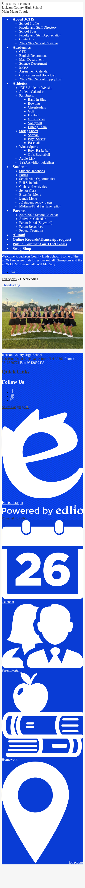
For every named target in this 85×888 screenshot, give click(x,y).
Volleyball (35, 123)
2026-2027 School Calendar (38, 43)
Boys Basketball (39, 150)
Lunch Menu (28, 198)
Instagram (12, 399)
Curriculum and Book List (37, 75)
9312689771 (10, 363)
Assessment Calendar (34, 71)
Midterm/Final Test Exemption (40, 206)
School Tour (27, 31)
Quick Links (15, 372)
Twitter (12, 395)
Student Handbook (32, 171)
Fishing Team (37, 127)
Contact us (26, 39)
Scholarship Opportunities (37, 179)
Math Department (31, 59)
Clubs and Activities (33, 186)
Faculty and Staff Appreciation (40, 35)
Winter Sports (28, 147)
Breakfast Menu (30, 194)
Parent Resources (31, 226)
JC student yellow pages (36, 202)
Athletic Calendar (31, 91)
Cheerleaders (37, 107)
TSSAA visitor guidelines (36, 162)
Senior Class (27, 190)
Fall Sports (26, 95)
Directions (76, 862)
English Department (33, 55)
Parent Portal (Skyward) (35, 223)
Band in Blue (37, 99)
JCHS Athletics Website (35, 88)
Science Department (33, 63)
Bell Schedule (28, 183)
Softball (33, 135)
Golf (31, 111)
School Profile (29, 23)
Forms (23, 175)
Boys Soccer (36, 139)
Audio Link (27, 158)
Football (33, 115)
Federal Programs (31, 230)
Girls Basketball (39, 154)
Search (13, 272)
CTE (22, 52)
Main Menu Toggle (15, 11)
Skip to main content (16, 3)
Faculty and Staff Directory (38, 27)
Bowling (34, 103)
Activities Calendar (32, 219)
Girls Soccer (36, 119)
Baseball (34, 143)
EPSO (23, 67)
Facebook (12, 391)
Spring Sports (28, 131)
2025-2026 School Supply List (40, 79)
